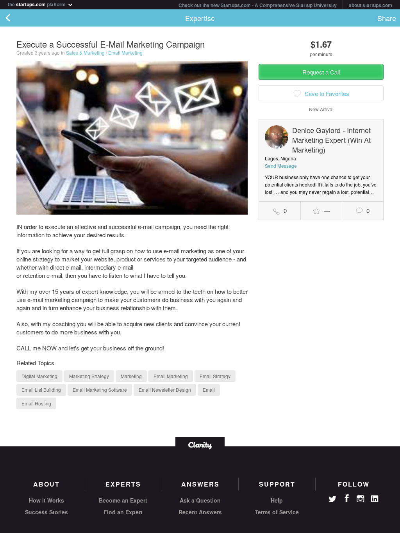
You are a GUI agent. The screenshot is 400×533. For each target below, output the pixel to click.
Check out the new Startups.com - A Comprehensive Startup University (258, 5)
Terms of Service (277, 512)
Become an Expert (123, 500)
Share (386, 18)
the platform (37, 4)
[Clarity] (200, 444)
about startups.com (370, 5)
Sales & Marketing (85, 52)
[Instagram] (360, 499)
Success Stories (46, 512)
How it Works (46, 500)
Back (15, 18)
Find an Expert (123, 512)
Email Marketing (125, 52)
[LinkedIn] (375, 499)
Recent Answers (200, 512)
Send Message (281, 165)
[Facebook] (346, 498)
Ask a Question (200, 500)
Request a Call (321, 72)
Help (277, 500)
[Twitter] (332, 500)
